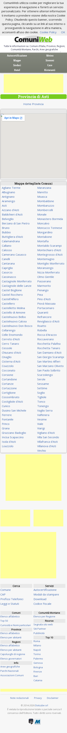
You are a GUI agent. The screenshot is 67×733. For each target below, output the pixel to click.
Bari (36, 676)
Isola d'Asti (9, 441)
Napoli (37, 650)
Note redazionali (19, 698)
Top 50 (4, 620)
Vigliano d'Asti (46, 433)
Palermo (38, 658)
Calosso (7, 250)
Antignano (8, 196)
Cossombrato (10, 397)
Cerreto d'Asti (11, 339)
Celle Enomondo (12, 335)
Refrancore (44, 317)
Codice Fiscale (42, 603)
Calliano (6, 245)
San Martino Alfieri (48, 361)
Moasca (42, 196)
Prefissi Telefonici (11, 599)
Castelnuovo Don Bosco (17, 326)
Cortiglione (9, 392)
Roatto (41, 326)
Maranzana (44, 188)
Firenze (38, 671)
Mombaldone (45, 201)
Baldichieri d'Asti (12, 214)
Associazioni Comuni (12, 675)
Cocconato (8, 370)
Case (49, 65)
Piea (40, 294)
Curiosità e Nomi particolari (15, 625)
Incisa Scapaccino (13, 437)
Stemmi (50, 60)
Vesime (42, 419)
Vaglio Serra (44, 410)
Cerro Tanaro (10, 343)
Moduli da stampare (46, 594)
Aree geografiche (10, 666)
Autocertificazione (17, 55)
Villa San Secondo (48, 437)
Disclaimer (52, 698)
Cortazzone (9, 388)
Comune (5, 590)
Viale (40, 424)
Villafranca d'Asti (47, 441)
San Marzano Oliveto (50, 366)
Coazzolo (8, 366)
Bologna (38, 667)
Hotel (17, 70)
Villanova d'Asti (46, 446)
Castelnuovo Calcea (14, 321)
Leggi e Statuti (9, 603)
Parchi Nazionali (9, 670)
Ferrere (7, 415)
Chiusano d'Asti (11, 352)
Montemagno (45, 259)
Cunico (6, 406)
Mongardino (44, 232)
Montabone (44, 237)
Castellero (8, 303)
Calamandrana (11, 241)
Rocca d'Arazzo (47, 335)
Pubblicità (39, 633)
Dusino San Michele (14, 410)
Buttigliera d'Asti (12, 237)
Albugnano (8, 192)
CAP (3, 594)
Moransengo (45, 268)
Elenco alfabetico (10, 616)
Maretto (42, 192)
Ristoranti (49, 70)
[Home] (33, 39)
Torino (37, 654)
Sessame (43, 384)
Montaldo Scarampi (49, 245)
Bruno (5, 228)
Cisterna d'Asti (11, 361)
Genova (38, 663)
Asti (4, 205)
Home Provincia (33, 104)
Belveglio (8, 219)
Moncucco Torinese (49, 228)
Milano (37, 645)
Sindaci (17, 65)
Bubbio (6, 232)
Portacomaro (45, 308)
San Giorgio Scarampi (50, 357)
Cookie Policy (48, 32)
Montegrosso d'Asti (50, 254)
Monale (42, 214)
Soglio (41, 392)
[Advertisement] (33, 83)
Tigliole (41, 397)
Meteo (49, 55)
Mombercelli (45, 210)
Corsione (7, 375)
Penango (43, 290)
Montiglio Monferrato (50, 263)
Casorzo (7, 272)
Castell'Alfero (10, 299)
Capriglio (7, 268)
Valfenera (43, 415)
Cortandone (9, 379)
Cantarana (8, 263)
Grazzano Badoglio (14, 433)
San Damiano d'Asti (49, 352)
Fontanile (7, 419)
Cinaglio (7, 357)
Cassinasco (9, 277)
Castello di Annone (13, 312)
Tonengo (43, 406)
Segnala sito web (43, 624)
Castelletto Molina (13, 308)
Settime (42, 388)
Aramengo (8, 201)
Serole (41, 379)
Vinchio (41, 450)
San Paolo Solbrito (48, 370)
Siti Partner (40, 628)
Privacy (38, 698)
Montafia (43, 241)
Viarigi (41, 428)
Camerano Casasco (14, 254)
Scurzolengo (45, 375)
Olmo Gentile (45, 277)
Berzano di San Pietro (16, 223)
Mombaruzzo (45, 205)
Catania (38, 680)
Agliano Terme (11, 188)
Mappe (17, 60)
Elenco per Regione (44, 616)
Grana (5, 428)
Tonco (41, 401)
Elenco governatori (11, 658)
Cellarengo (8, 330)
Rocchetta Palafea (48, 343)
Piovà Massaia (46, 303)
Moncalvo (43, 223)
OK (63, 32)
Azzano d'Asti (10, 210)
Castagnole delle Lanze (16, 286)
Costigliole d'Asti (12, 401)
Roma (37, 641)
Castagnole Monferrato (17, 281)
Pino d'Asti (44, 299)
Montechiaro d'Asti (49, 250)
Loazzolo (7, 446)
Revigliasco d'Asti (48, 321)
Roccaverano (45, 339)
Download (40, 599)
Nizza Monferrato (48, 272)
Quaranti (42, 312)
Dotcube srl (41, 705)
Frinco (5, 424)
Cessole (7, 348)
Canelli (6, 259)
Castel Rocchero (12, 294)
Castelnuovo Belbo (14, 317)
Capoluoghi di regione (12, 654)
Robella (42, 330)
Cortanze (8, 384)
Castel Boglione (12, 290)
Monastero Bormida (50, 219)
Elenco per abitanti (10, 637)
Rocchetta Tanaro (48, 348)
